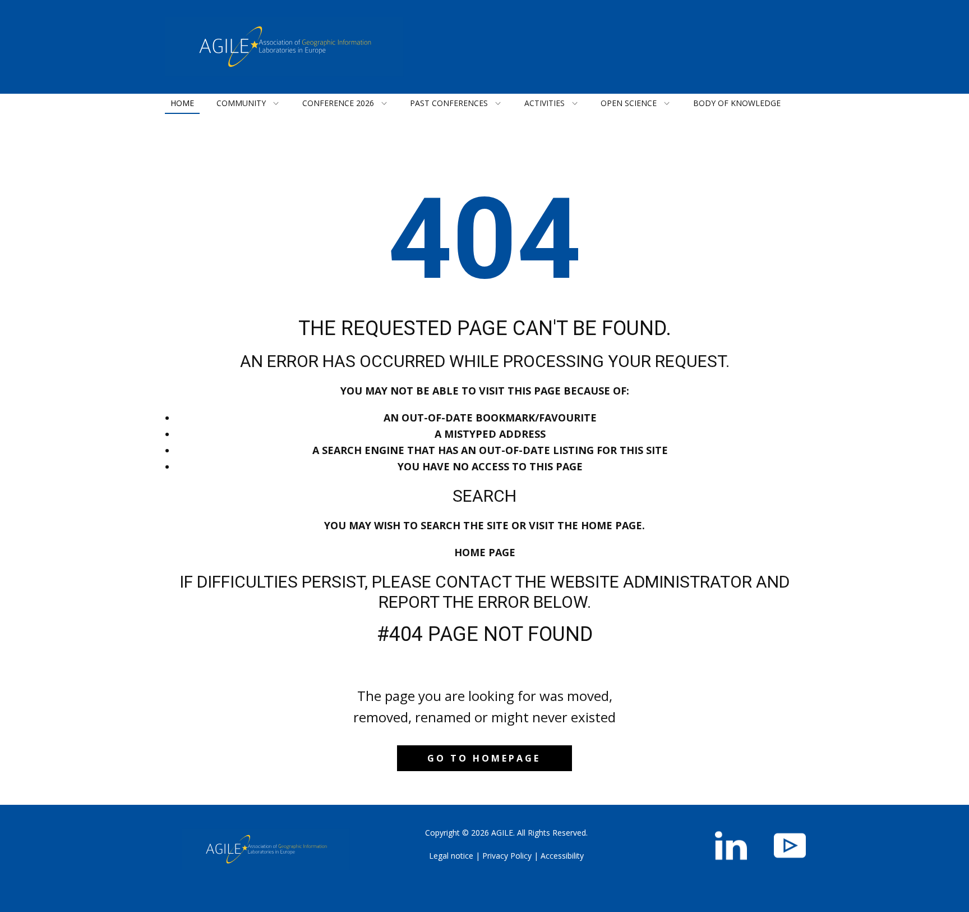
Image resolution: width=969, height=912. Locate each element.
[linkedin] (731, 845)
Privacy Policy (507, 855)
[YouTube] (790, 845)
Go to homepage (484, 758)
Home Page (484, 552)
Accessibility (562, 855)
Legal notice (451, 855)
